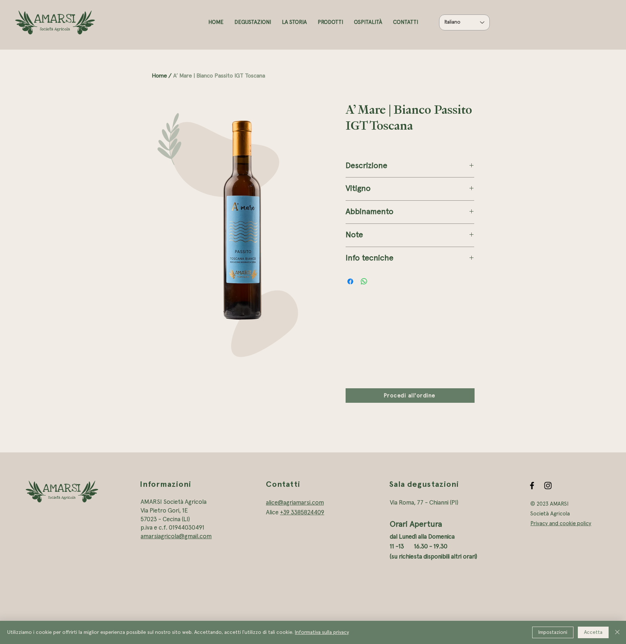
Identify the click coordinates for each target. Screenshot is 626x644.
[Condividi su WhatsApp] (364, 281)
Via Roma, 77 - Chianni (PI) (424, 503)
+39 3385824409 (302, 513)
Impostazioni (552, 632)
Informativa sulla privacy (322, 632)
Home (159, 76)
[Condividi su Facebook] (350, 281)
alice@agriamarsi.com (295, 503)
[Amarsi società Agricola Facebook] (532, 485)
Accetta (593, 632)
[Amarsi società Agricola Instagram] (548, 485)
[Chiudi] (617, 632)
